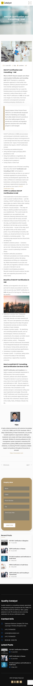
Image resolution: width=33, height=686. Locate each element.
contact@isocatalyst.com (12, 633)
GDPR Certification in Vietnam (17, 548)
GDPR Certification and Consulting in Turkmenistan (19, 573)
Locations (21, 65)
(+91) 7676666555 (10, 629)
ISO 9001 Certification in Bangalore (18, 540)
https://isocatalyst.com (16, 453)
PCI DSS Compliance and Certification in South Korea (20, 557)
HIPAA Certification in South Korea (18, 565)
